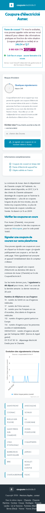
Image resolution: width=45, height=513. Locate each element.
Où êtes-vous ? (22, 126)
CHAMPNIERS (30, 442)
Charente (27, 500)
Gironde (38, 503)
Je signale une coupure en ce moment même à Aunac (24, 143)
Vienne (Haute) (32, 508)
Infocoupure (17, 228)
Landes (6, 506)
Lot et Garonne (17, 506)
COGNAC (11, 412)
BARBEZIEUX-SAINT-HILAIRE (13, 453)
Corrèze (14, 503)
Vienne (21, 508)
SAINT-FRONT (12, 405)
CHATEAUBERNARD (13, 474)
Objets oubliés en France (22, 170)
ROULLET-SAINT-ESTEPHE (28, 464)
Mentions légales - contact (29, 495)
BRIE (9, 461)
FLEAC (27, 474)
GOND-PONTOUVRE (30, 431)
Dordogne (29, 503)
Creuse (22, 503)
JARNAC (28, 452)
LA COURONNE (30, 421)
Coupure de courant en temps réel (26, 164)
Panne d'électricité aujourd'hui (23, 167)
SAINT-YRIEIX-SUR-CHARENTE (12, 432)
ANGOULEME (30, 405)
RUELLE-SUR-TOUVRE (12, 421)
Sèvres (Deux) (11, 508)
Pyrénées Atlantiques (32, 506)
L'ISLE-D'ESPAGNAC (13, 444)
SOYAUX (28, 412)
